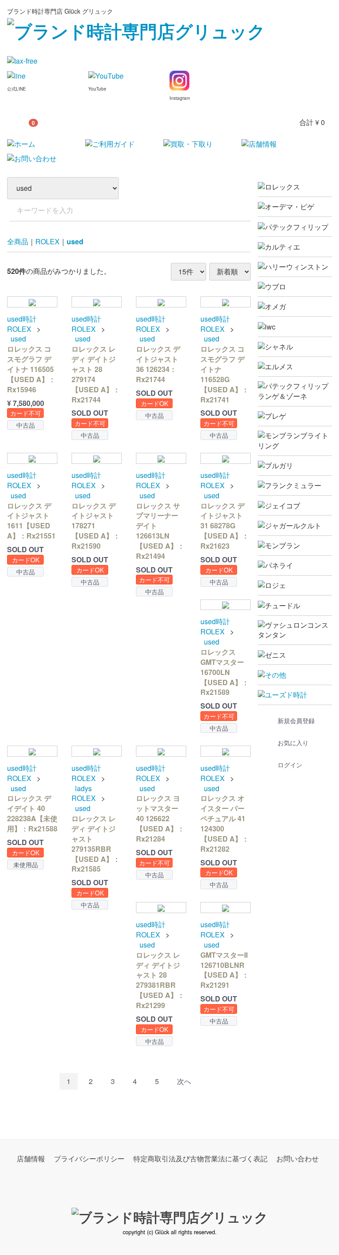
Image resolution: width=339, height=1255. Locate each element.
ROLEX (47, 241)
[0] (18, 122)
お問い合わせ (297, 1159)
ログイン (290, 764)
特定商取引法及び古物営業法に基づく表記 (200, 1159)
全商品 (17, 241)
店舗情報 (31, 1159)
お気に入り (293, 742)
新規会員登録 (296, 720)
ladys (83, 788)
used (75, 241)
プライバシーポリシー (89, 1159)
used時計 (22, 319)
